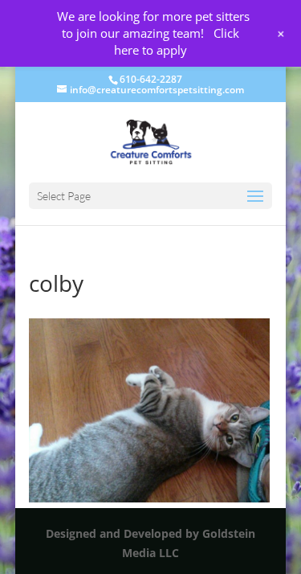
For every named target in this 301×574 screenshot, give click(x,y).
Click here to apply (176, 41)
